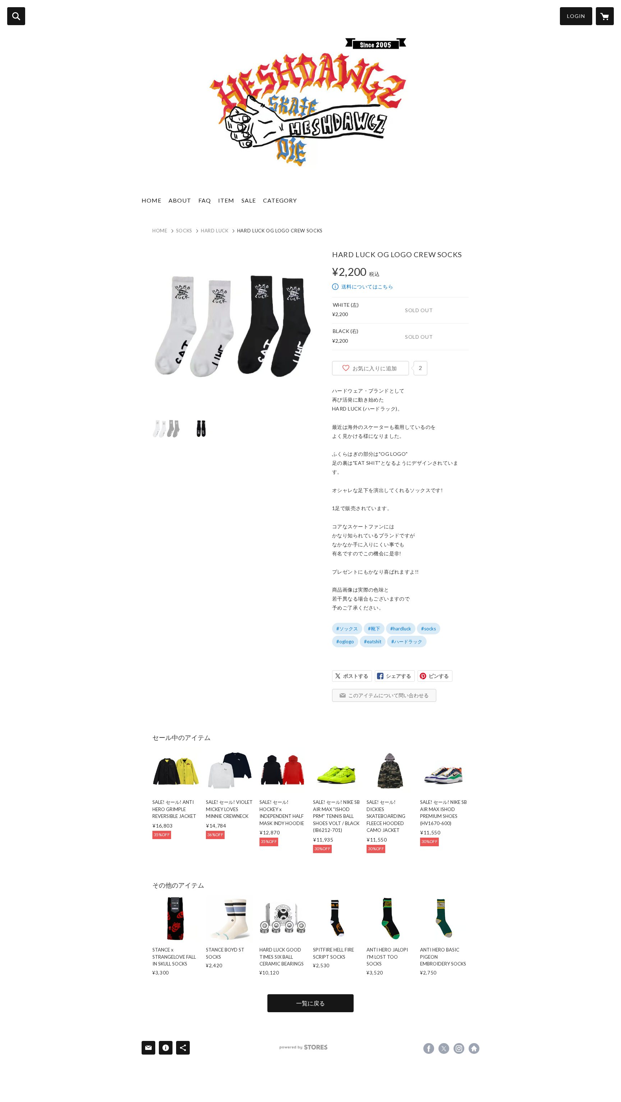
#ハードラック (406, 641)
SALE (249, 200)
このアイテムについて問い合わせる (388, 695)
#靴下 (374, 628)
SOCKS (184, 230)
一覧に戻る (310, 1003)
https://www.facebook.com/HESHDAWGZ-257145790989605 (428, 1048)
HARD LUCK (215, 230)
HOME (151, 200)
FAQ (204, 200)
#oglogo (345, 641)
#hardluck (400, 628)
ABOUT (180, 200)
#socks (428, 628)
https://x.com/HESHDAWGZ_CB (443, 1048)
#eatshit (372, 641)
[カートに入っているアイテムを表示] (605, 16)
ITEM (226, 200)
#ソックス (347, 628)
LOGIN (576, 16)
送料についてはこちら (367, 286)
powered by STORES (303, 1047)
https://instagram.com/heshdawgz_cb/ (459, 1048)
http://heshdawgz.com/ (474, 1048)
